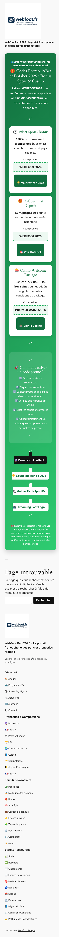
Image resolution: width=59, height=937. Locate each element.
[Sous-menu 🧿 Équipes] (18, 887)
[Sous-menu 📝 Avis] (14, 843)
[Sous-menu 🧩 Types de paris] (25, 824)
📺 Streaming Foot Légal (29, 507)
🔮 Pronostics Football (29, 460)
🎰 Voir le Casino (30, 326)
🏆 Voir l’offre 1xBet (30, 183)
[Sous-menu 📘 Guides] (17, 755)
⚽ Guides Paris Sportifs (29, 491)
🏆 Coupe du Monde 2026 (29, 476)
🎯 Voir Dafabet (30, 252)
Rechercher (44, 600)
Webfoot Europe (26, 930)
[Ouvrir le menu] (7, 559)
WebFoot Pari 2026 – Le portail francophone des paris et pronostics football (29, 647)
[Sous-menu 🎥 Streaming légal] (26, 691)
